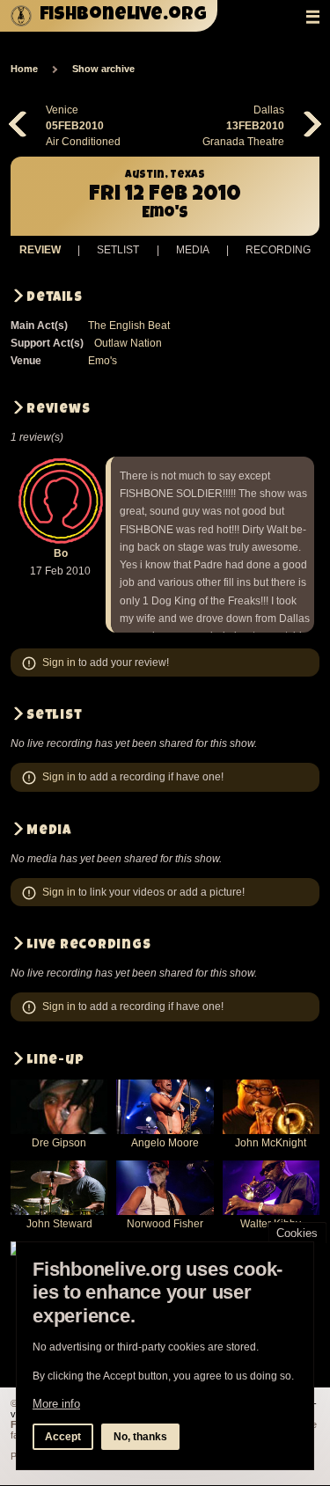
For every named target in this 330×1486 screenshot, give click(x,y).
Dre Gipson (59, 1143)
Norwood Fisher (165, 1224)
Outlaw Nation (128, 343)
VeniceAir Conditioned (83, 126)
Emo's (102, 361)
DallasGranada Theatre (243, 126)
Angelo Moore (165, 1143)
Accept (63, 1437)
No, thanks (140, 1437)
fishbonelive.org (123, 15)
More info (56, 1403)
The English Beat (129, 325)
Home (24, 68)
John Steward (59, 1224)
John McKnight (270, 1143)
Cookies (297, 1233)
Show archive (103, 68)
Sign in (59, 662)
